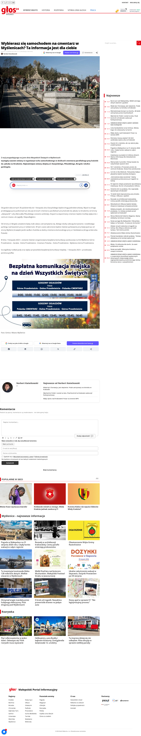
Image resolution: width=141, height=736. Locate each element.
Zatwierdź (10, 463)
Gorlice (11, 714)
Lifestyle (42, 705)
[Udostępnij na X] (58, 349)
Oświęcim (28, 705)
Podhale (28, 708)
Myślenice (12, 722)
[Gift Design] (105, 704)
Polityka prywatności (77, 705)
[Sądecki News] (115, 700)
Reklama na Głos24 (77, 703)
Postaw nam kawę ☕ (71, 53)
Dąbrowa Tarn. (14, 711)
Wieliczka (28, 722)
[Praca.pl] (105, 700)
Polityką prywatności (41, 456)
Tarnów (27, 716)
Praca (93, 10)
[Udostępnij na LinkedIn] (25, 349)
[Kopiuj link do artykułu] (74, 349)
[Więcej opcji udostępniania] (91, 349)
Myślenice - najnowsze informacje (23, 516)
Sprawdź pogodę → (135, 11)
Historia (46, 10)
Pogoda (42, 700)
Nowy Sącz (28, 700)
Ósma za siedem (45, 716)
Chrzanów (12, 708)
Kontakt (73, 708)
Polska (42, 711)
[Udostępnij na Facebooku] (9, 349)
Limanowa (12, 716)
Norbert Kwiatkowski (10, 54)
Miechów (12, 719)
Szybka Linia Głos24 (77, 10)
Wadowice (28, 719)
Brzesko (11, 705)
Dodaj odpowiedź (83, 436)
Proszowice (29, 711)
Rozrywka (59, 10)
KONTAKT (125, 3)
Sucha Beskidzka (31, 714)
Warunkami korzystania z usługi (23, 456)
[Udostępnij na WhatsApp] (41, 349)
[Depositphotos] (124, 700)
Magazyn (43, 703)
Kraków (11, 700)
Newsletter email (76, 700)
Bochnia (11, 703)
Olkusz (27, 703)
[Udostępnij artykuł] (97, 53)
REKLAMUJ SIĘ (134, 3)
